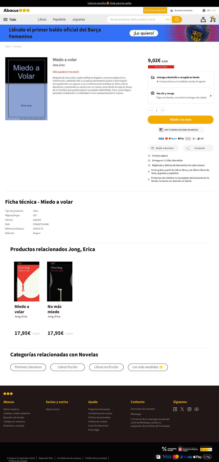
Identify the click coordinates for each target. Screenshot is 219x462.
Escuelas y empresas (155, 10)
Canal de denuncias (98, 425)
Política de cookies (97, 421)
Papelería (59, 19)
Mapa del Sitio (46, 458)
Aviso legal (93, 430)
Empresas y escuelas (13, 425)
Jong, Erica (59, 65)
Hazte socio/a (53, 409)
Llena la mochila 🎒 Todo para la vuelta (109, 3)
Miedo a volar (22, 309)
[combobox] (131, 19)
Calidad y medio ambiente (16, 413)
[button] (203, 20)
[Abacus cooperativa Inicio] (17, 11)
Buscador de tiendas (13, 417)
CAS (214, 10)
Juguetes (78, 19)
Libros (42, 19)
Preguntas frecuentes (99, 409)
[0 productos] (213, 21)
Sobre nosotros (11, 409)
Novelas (17, 46)
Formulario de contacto (143, 409)
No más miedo (54, 309)
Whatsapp (136, 414)
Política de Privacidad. (159, 426)
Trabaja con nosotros (14, 421)
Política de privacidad (99, 417)
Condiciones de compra (100, 413)
